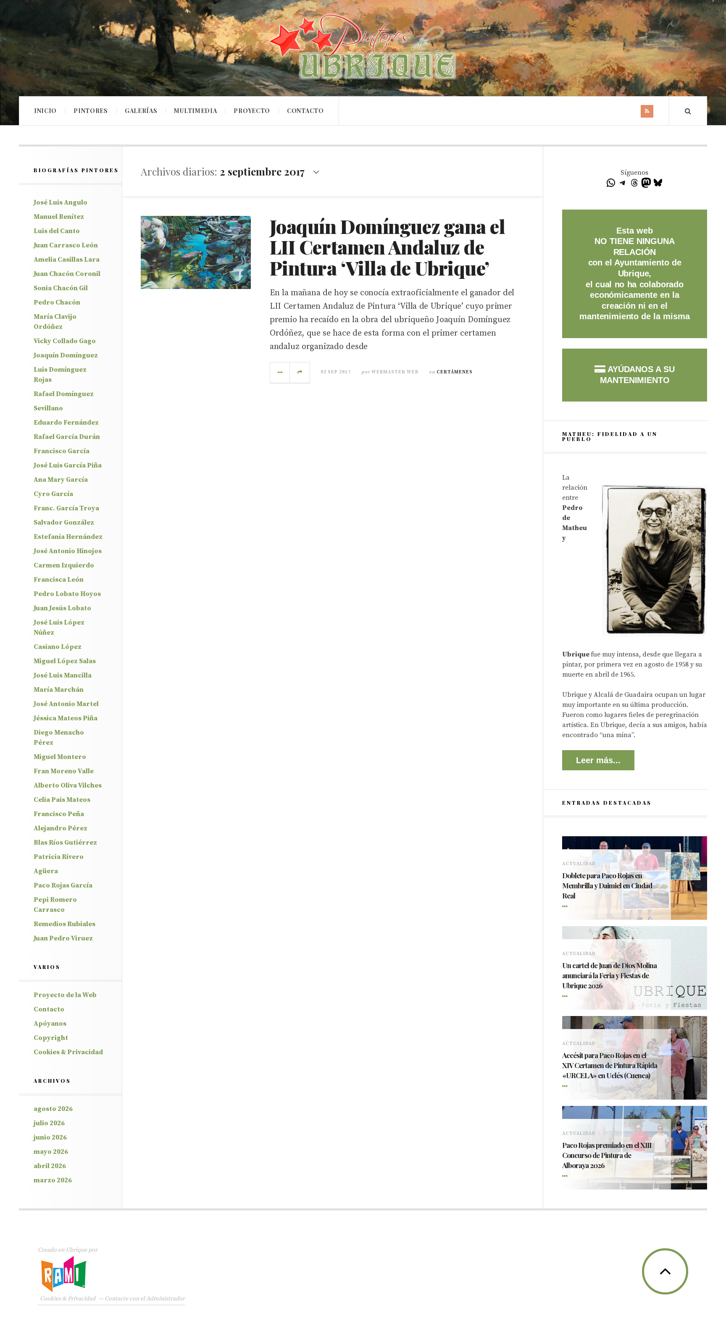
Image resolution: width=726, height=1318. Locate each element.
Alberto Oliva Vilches (68, 785)
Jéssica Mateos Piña (65, 718)
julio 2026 (49, 1123)
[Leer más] (566, 907)
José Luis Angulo (60, 202)
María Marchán (59, 689)
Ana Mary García (61, 479)
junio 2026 (50, 1137)
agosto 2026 (53, 1109)
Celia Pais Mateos (62, 800)
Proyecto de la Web (65, 995)
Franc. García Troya (66, 508)
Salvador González (64, 522)
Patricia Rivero (59, 857)
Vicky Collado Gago (65, 341)
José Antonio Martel (66, 704)
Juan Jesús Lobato (62, 608)
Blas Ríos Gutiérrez (65, 842)
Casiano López (58, 647)
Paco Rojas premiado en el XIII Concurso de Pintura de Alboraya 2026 (606, 1155)
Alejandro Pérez (60, 828)
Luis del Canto (57, 231)
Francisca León (59, 579)
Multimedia (195, 111)
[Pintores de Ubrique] (363, 47)
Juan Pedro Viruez (63, 938)
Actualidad (579, 864)
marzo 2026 (53, 1180)
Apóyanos (50, 1023)
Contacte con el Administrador (145, 1298)
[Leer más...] (280, 372)
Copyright (51, 1038)
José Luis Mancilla (63, 675)
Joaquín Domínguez (66, 355)
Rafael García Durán (67, 437)
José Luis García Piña (68, 465)
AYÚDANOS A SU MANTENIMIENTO (637, 375)
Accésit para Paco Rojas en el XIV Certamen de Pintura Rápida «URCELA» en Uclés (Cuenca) (609, 1065)
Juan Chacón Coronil (67, 274)
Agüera (46, 871)
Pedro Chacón (57, 302)
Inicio (45, 111)
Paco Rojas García (63, 885)
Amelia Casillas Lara (67, 259)
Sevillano (48, 408)
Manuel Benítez (59, 217)
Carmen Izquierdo (64, 565)
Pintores (91, 111)
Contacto (305, 111)
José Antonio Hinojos (68, 551)
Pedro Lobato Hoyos (67, 594)
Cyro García (53, 494)
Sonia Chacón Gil (61, 288)
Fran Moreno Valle (64, 771)
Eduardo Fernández (66, 422)
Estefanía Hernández (68, 537)
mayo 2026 (51, 1151)
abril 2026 (50, 1166)
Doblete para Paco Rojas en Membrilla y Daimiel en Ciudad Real (607, 885)
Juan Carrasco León (66, 245)
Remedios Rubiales (64, 924)
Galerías (141, 111)
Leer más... (598, 760)
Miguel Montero (60, 757)
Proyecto (252, 111)
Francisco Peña (59, 814)
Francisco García (61, 451)
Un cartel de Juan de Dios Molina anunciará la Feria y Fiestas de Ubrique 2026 (609, 975)
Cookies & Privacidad (68, 1052)
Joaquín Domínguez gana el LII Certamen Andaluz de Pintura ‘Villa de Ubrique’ (387, 246)
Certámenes (455, 372)
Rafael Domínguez (64, 394)
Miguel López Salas (65, 661)
